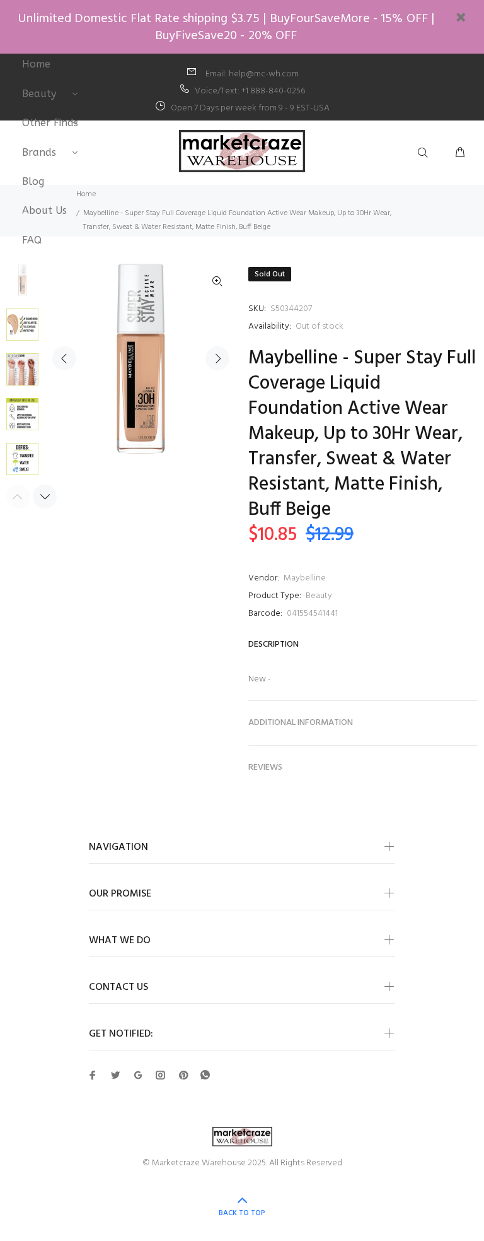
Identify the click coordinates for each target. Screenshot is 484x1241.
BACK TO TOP (242, 1213)
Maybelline (305, 578)
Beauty (319, 596)
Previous (64, 358)
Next (217, 358)
